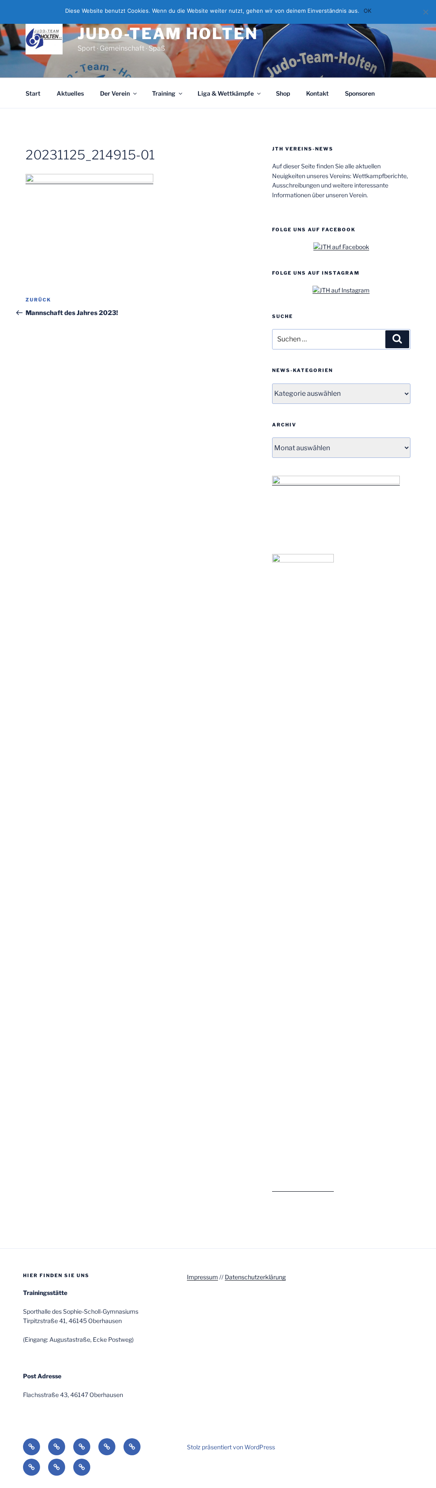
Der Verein (115, 93)
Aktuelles (70, 93)
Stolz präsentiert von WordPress (231, 1447)
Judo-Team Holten (167, 33)
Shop (283, 93)
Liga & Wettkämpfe (226, 93)
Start (33, 93)
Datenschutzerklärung (255, 1277)
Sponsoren (360, 93)
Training (163, 93)
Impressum (202, 1277)
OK (367, 10)
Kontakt (317, 93)
